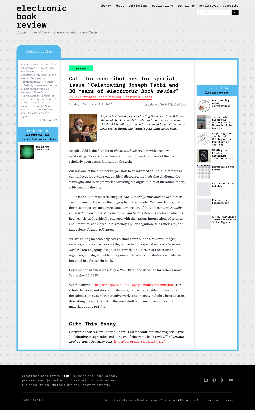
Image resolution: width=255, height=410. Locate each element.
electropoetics (217, 92)
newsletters (208, 5)
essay (81, 68)
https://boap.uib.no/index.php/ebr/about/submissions (134, 285)
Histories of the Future (223, 168)
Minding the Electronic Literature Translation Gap (222, 154)
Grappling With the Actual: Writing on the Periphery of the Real (222, 139)
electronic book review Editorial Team (38, 137)
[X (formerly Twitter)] (222, 380)
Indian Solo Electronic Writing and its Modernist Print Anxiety (222, 122)
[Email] (206, 380)
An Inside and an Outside (223, 185)
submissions (138, 5)
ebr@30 (105, 5)
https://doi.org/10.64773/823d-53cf (163, 104)
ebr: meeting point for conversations (221, 103)
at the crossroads (42, 148)
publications (162, 5)
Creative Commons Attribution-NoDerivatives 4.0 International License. (185, 400)
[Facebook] (214, 380)
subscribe (231, 5)
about (119, 5)
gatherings (186, 5)
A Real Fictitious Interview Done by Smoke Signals (224, 219)
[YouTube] (231, 380)
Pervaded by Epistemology (220, 202)
